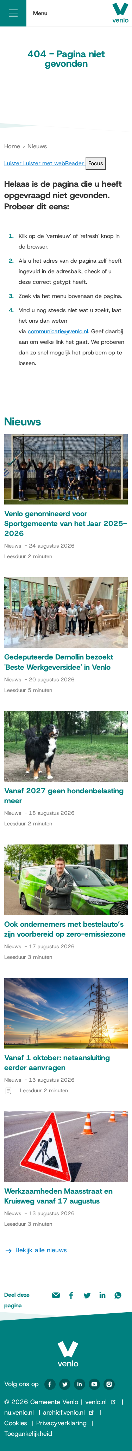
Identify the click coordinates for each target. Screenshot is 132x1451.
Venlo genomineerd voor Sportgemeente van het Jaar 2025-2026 (65, 523)
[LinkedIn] (79, 1384)
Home (12, 146)
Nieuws (37, 146)
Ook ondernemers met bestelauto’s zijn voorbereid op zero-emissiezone (65, 929)
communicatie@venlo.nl (58, 331)
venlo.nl (96, 1402)
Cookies (15, 1423)
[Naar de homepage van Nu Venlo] (67, 1348)
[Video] (94, 1384)
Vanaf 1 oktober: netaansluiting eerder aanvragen (57, 1063)
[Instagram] (109, 1384)
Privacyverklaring (61, 1423)
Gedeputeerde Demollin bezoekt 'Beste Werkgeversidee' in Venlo (58, 662)
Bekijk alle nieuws (41, 1250)
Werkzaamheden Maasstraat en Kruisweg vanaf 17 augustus (58, 1196)
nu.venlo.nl (19, 1412)
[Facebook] (50, 1384)
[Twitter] (64, 1384)
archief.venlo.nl (64, 1412)
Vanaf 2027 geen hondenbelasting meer (64, 796)
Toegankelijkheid (28, 1433)
